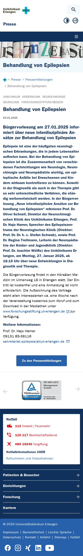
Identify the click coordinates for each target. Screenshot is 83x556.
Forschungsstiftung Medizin (42, 102)
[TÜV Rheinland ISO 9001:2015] (41, 390)
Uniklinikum (11, 97)
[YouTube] (49, 548)
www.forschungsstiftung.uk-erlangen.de (34, 311)
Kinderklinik (31, 97)
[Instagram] (18, 548)
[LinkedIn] (38, 548)
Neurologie (11, 102)
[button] (77, 390)
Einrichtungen (14, 486)
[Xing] (28, 548)
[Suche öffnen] (73, 9)
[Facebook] (8, 548)
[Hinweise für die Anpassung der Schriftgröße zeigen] (75, 21)
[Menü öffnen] (76, 37)
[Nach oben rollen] (76, 549)
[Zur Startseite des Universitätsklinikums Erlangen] (16, 10)
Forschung (11, 497)
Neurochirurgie (54, 97)
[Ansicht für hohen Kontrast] (66, 21)
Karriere (9, 508)
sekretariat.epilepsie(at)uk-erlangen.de (33, 341)
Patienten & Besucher (21, 475)
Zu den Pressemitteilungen (41, 361)
